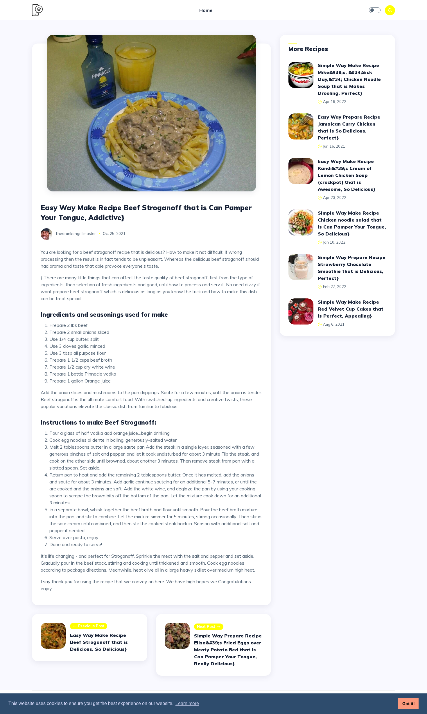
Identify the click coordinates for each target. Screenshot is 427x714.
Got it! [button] (408, 703)
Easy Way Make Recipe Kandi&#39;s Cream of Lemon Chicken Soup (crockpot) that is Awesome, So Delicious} (346, 175)
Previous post (91, 626)
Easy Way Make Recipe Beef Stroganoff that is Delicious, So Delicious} (99, 642)
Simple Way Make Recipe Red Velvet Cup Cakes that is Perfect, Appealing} (350, 309)
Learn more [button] (187, 703)
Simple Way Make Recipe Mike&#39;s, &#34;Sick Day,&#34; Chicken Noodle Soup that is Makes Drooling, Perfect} (349, 79)
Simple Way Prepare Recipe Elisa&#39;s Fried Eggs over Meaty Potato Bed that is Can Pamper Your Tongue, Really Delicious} (228, 649)
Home (206, 10)
